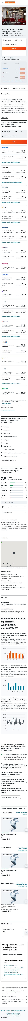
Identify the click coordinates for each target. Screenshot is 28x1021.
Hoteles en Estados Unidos (13, 1011)
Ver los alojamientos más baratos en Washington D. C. (22, 848)
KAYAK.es (3, 1010)
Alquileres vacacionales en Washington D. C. (13, 975)
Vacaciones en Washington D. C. (12, 970)
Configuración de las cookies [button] (7, 410)
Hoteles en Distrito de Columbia (13, 1013)
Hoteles (8, 1010)
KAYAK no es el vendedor (9, 996)
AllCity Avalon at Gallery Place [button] (9, 834)
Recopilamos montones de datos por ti (12, 999)
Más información (6, 403)
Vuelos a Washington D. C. (10, 965)
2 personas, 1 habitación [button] (9, 44)
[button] (2, 2)
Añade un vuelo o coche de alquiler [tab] (12, 954)
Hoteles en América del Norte (18, 1010)
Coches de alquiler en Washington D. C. (13, 967)
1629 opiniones (17, 33)
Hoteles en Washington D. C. (11, 972)
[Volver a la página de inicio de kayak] (10, 2)
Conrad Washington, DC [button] (7, 904)
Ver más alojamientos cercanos (21, 813)
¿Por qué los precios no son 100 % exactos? (11, 1002)
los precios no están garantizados (14, 992)
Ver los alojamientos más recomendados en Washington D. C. (21, 884)
